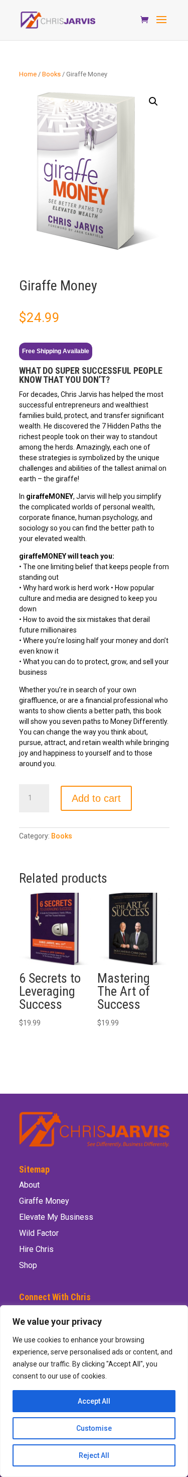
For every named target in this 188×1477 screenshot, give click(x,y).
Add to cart (96, 798)
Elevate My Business (56, 1217)
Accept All (94, 1401)
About (29, 1185)
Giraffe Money (44, 1201)
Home (28, 74)
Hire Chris (36, 1249)
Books (51, 74)
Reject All (94, 1455)
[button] (153, 101)
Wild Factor (39, 1233)
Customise (94, 1428)
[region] (94, 1391)
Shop (28, 1265)
